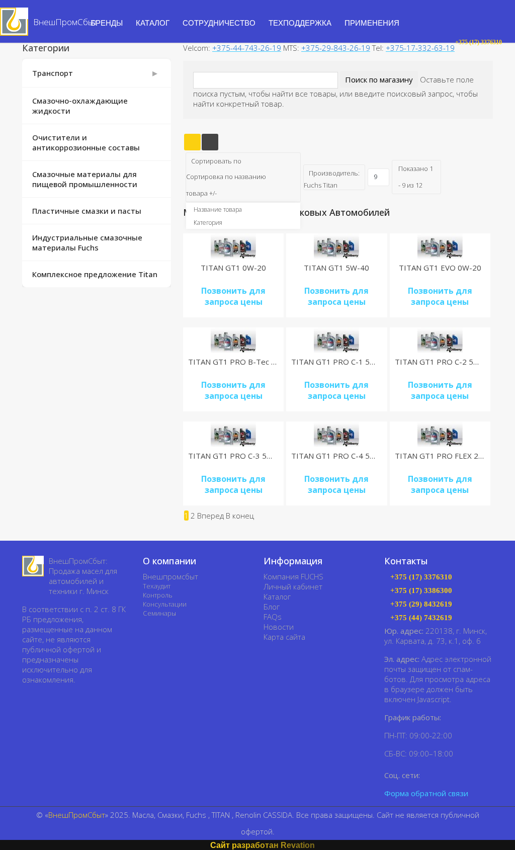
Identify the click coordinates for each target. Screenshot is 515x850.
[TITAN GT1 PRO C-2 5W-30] (440, 340)
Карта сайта (284, 637)
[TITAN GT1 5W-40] (336, 246)
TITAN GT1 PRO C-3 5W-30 (237, 456)
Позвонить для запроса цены (233, 296)
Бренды (107, 23)
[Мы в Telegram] (444, 775)
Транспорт (52, 73)
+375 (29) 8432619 (421, 604)
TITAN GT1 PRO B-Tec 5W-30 (241, 362)
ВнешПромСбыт (76, 815)
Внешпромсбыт (170, 576)
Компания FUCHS (293, 576)
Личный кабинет (293, 586)
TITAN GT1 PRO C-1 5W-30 (340, 362)
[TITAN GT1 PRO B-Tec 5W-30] (233, 340)
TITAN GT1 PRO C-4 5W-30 (340, 456)
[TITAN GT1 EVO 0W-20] (440, 246)
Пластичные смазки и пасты (86, 211)
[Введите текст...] (440, 42)
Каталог (277, 596)
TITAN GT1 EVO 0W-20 (440, 268)
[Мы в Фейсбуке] (430, 775)
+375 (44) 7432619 (421, 618)
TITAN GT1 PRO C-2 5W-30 (443, 362)
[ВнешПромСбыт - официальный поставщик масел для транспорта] (33, 566)
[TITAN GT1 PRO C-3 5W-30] (233, 434)
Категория (208, 222)
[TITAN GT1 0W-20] (233, 246)
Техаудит (156, 585)
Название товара (218, 209)
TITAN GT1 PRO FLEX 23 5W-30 (451, 456)
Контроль (158, 595)
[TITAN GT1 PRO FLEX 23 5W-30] (440, 434)
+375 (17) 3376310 (421, 577)
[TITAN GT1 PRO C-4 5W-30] (336, 434)
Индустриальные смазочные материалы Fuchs (87, 242)
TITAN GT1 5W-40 (336, 268)
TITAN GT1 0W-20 (233, 268)
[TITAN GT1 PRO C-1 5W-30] (336, 340)
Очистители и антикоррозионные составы (86, 142)
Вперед (210, 516)
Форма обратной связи (426, 793)
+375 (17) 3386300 (421, 590)
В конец (240, 516)
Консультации (165, 604)
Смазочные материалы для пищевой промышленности (84, 179)
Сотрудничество (219, 23)
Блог (272, 607)
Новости (279, 627)
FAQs (273, 617)
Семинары (159, 613)
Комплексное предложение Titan (94, 274)
